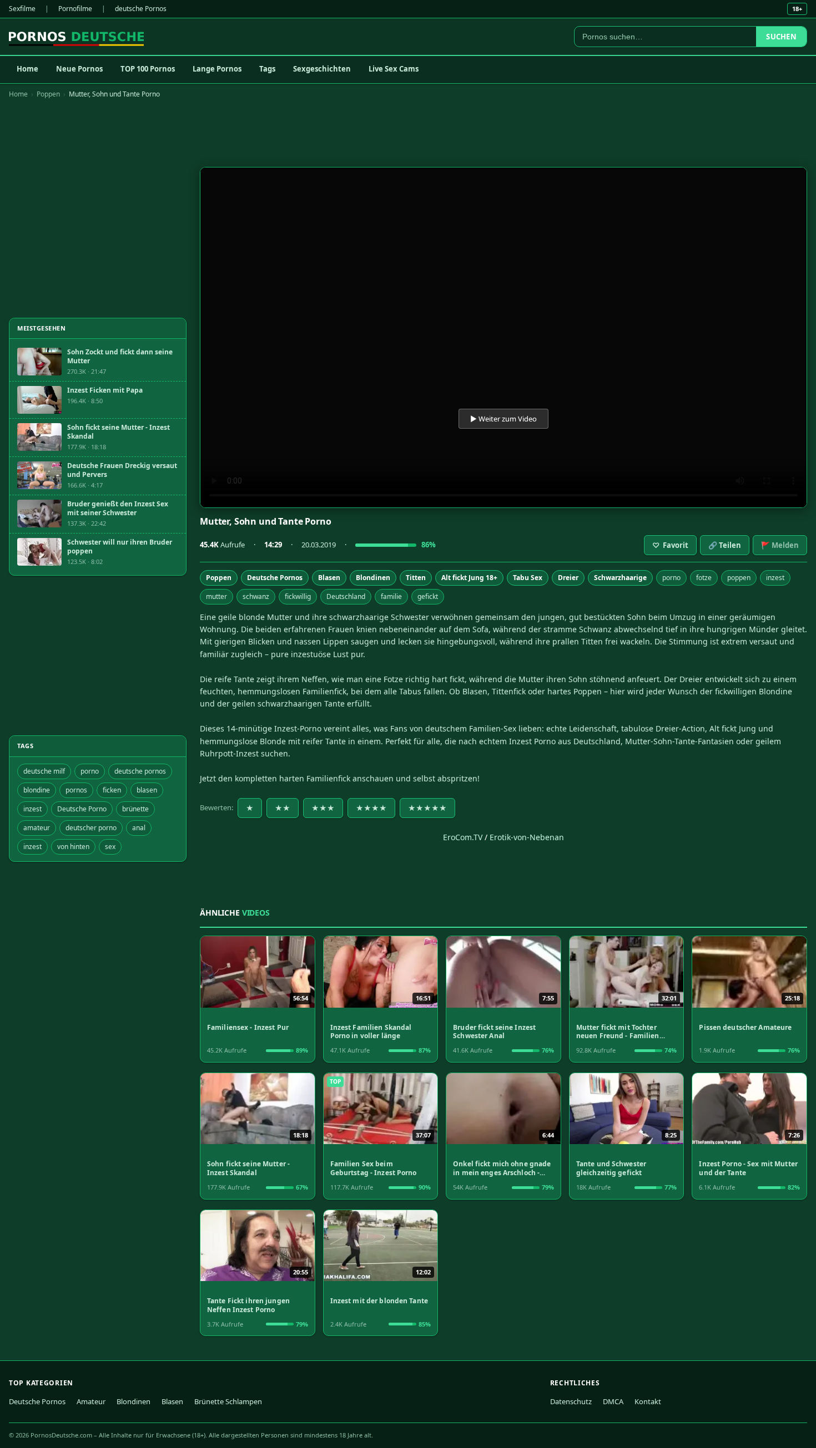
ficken (112, 790)
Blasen (329, 577)
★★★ (323, 808)
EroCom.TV (462, 837)
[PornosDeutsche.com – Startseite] (76, 37)
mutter (216, 596)
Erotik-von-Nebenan (527, 837)
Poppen (48, 94)
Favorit (670, 545)
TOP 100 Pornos (147, 69)
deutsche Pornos (141, 8)
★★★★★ (427, 808)
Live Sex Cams (394, 69)
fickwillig (298, 596)
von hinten (73, 846)
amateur (36, 827)
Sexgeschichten (322, 69)
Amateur (91, 1401)
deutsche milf (44, 771)
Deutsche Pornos (275, 577)
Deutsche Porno (82, 809)
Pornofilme (75, 8)
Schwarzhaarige (620, 577)
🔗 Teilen (724, 545)
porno (671, 577)
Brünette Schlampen (228, 1401)
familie (391, 596)
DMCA (613, 1401)
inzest (775, 577)
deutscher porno (91, 827)
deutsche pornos (140, 771)
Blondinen (373, 577)
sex (110, 846)
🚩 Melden (780, 545)
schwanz (256, 596)
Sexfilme (22, 8)
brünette (135, 809)
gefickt (427, 596)
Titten (416, 577)
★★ (282, 808)
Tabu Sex (527, 577)
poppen (738, 577)
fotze (704, 577)
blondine (36, 790)
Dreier (568, 577)
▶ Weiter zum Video (503, 419)
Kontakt (647, 1401)
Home (27, 69)
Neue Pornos (79, 69)
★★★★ (371, 808)
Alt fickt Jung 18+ (469, 577)
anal (138, 827)
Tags (267, 69)
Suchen (781, 37)
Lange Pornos (217, 69)
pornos (76, 790)
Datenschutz (571, 1401)
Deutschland (345, 596)
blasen (147, 790)
